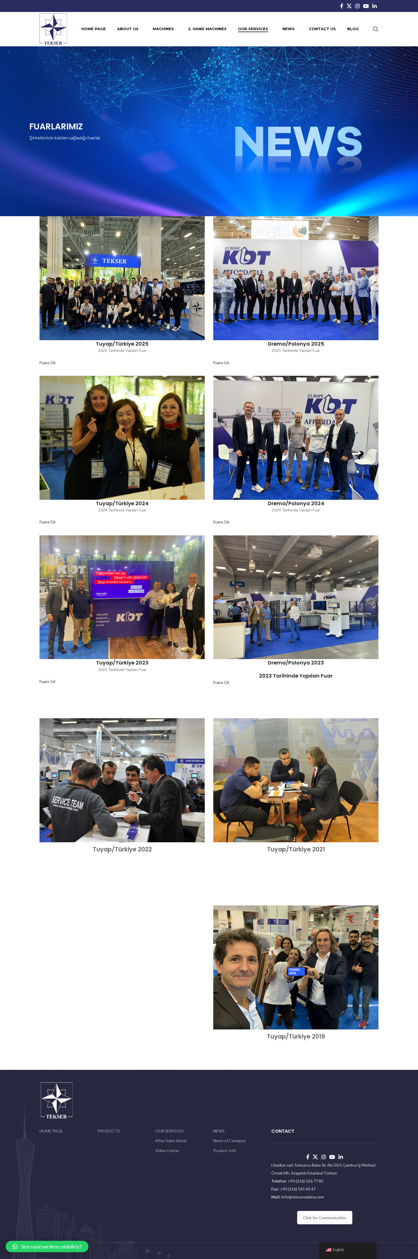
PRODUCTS (109, 1130)
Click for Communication (324, 1217)
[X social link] (349, 6)
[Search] (375, 29)
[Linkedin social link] (374, 6)
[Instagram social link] (357, 6)
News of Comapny (229, 1140)
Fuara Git (48, 362)
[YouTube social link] (366, 6)
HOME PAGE (51, 1130)
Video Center (167, 1150)
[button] (47, 1246)
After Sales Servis (171, 1140)
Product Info (224, 1150)
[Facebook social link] (341, 6)
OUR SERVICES (169, 1130)
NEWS (219, 1130)
